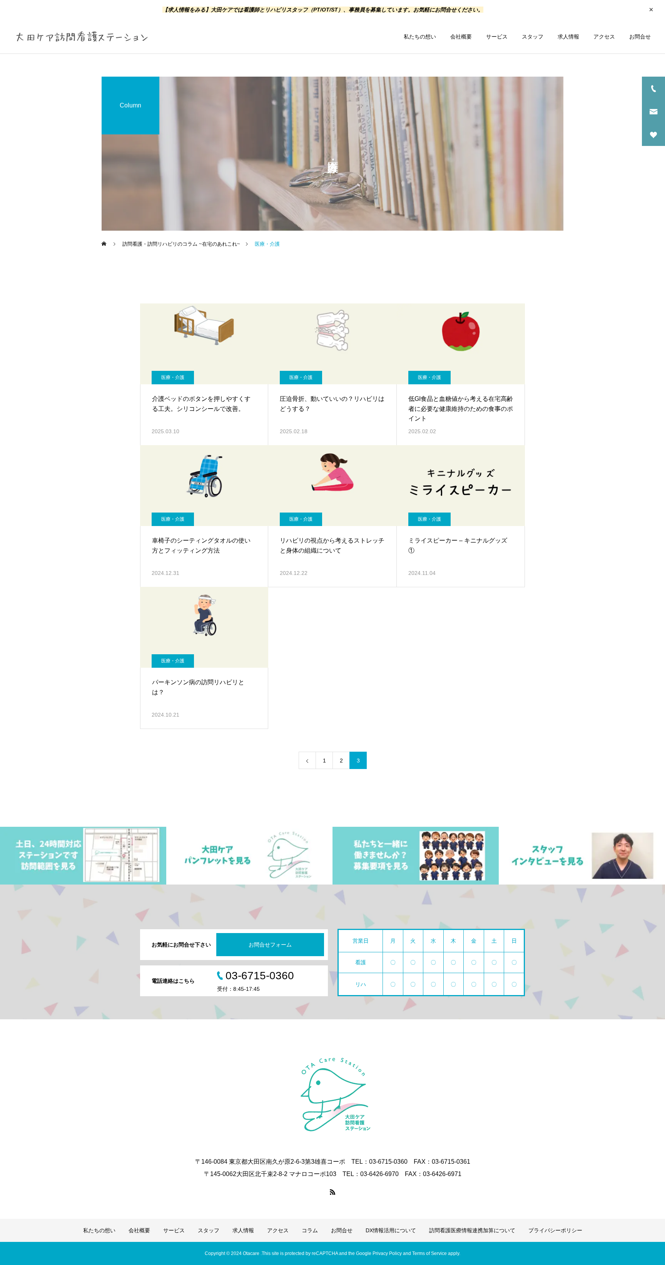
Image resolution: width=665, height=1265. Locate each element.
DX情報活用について (391, 1230)
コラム (310, 1230)
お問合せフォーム (270, 945)
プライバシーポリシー (555, 1230)
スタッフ (532, 37)
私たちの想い (420, 37)
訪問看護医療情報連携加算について (472, 1230)
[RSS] (332, 1192)
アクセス (604, 37)
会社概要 (461, 37)
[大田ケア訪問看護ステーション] (81, 36)
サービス (497, 37)
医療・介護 (172, 377)
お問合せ (640, 37)
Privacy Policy (387, 1253)
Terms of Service (429, 1253)
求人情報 (568, 37)
